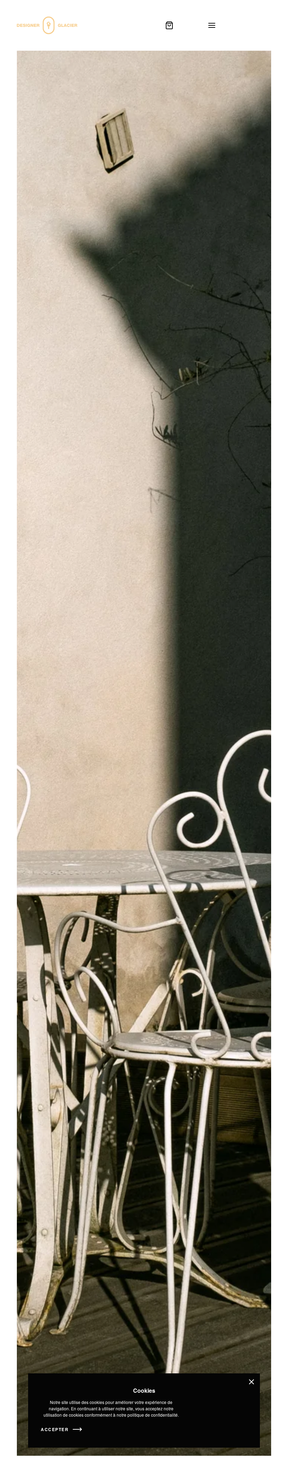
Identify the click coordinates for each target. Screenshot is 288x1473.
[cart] (169, 25)
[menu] (211, 25)
